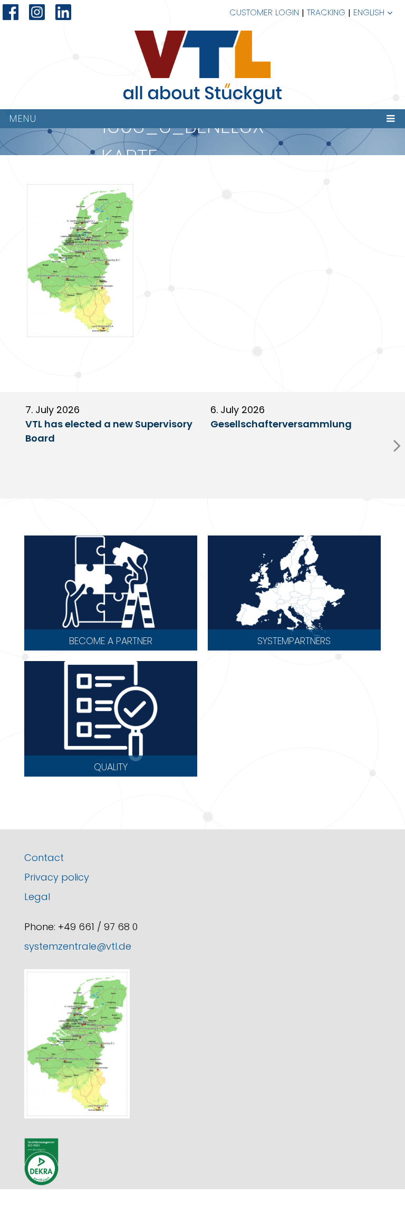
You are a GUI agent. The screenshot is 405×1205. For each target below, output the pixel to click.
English (368, 12)
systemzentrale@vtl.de (77, 946)
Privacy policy (56, 877)
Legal (37, 896)
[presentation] (397, 445)
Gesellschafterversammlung (281, 424)
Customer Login (264, 12)
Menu (23, 118)
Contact (44, 857)
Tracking (326, 12)
